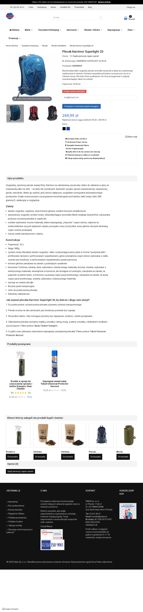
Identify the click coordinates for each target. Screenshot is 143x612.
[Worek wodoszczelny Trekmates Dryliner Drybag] (128, 435)
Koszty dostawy (14, 510)
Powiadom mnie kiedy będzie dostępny (81, 106)
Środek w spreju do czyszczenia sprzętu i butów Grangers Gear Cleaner (20, 385)
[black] (64, 128)
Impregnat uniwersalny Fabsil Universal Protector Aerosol (54, 383)
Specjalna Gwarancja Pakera (78, 145)
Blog (90, 7)
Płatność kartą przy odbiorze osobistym (83, 155)
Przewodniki (79, 7)
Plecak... (93, 452)
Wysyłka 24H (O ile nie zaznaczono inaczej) (83, 152)
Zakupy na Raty (14, 525)
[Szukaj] (100, 17)
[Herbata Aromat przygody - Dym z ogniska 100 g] (73, 435)
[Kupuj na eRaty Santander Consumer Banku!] (131, 136)
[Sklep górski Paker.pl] (26, 15)
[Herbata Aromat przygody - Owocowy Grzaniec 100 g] (46, 435)
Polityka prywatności (17, 518)
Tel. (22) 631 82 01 (17, 7)
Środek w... (11, 452)
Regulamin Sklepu (15, 514)
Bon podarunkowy (15, 506)
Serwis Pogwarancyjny (74, 149)
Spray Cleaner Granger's (46, 325)
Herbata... (38, 452)
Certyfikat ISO (65, 7)
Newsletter (12, 502)
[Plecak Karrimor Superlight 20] (15, 113)
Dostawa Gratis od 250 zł (77, 139)
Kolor (65, 124)
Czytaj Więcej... (46, 526)
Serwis (53, 7)
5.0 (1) (21, 393)
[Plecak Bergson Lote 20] (101, 435)
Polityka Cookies (15, 521)
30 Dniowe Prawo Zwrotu (77, 142)
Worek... (120, 452)
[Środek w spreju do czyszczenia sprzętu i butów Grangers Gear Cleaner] (18, 435)
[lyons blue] (68, 128)
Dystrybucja (42, 7)
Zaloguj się (131, 7)
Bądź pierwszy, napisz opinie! (86, 56)
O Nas (30, 7)
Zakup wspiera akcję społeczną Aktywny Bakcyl (86, 158)
